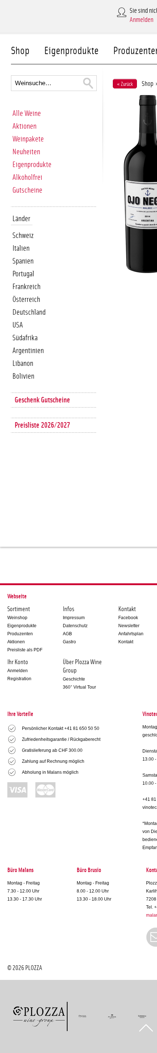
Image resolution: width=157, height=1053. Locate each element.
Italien (21, 248)
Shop (20, 51)
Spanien (23, 261)
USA (17, 325)
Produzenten (20, 633)
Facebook (128, 617)
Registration (19, 678)
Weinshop (17, 617)
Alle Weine (26, 113)
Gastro (69, 641)
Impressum (74, 617)
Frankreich (26, 287)
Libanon (22, 363)
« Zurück (125, 84)
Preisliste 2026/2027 (42, 425)
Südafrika (25, 338)
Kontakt (125, 641)
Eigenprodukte (71, 51)
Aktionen (24, 126)
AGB (67, 633)
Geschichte (74, 679)
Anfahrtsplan (130, 633)
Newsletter (128, 625)
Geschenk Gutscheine (42, 400)
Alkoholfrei (27, 177)
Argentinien (28, 351)
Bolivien (23, 376)
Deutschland (29, 312)
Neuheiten (26, 152)
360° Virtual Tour (79, 687)
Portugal (23, 274)
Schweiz (23, 235)
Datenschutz (75, 625)
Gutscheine (27, 190)
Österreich (26, 299)
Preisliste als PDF (24, 649)
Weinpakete (28, 139)
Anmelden (141, 19)
